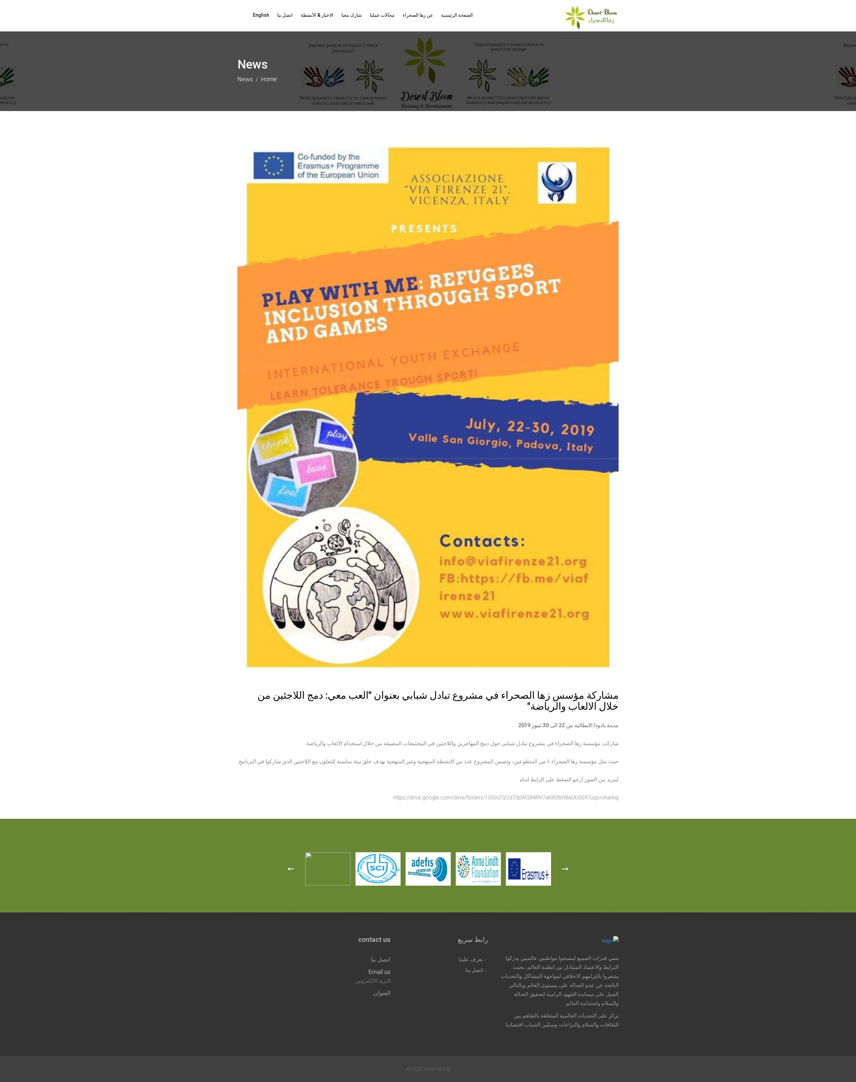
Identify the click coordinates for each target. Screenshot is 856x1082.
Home (269, 79)
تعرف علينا (471, 959)
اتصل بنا (285, 15)
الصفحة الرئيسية (457, 15)
